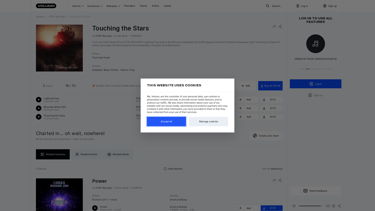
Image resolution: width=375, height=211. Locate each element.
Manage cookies (208, 121)
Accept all (166, 121)
